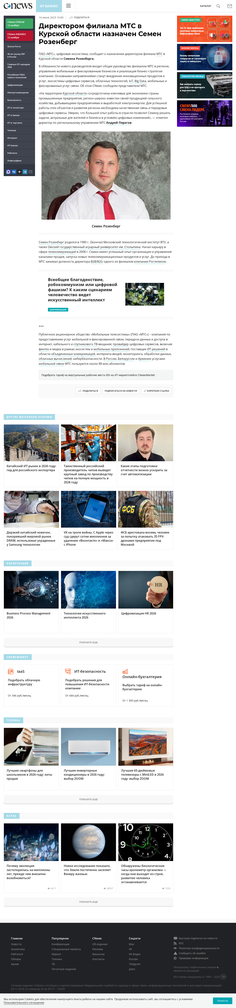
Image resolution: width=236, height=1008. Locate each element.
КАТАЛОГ (205, 6)
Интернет (12, 137)
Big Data (140, 81)
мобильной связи (51, 364)
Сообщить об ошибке (192, 953)
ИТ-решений (156, 349)
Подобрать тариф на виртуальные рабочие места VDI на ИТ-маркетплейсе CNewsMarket (98, 375)
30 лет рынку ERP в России (16, 55)
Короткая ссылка (158, 390)
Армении (144, 359)
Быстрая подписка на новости (198, 938)
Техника (57, 959)
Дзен (132, 969)
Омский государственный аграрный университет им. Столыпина (94, 247)
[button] (218, 6)
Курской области (75, 93)
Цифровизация (15, 85)
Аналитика (18, 949)
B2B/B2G (97, 261)
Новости (16, 944)
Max (131, 944)
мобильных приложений (111, 349)
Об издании (99, 944)
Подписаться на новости (121, 390)
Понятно (222, 1000)
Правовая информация (193, 958)
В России (109, 359)
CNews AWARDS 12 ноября (16, 35)
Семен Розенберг (51, 242)
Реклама (97, 949)
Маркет (56, 954)
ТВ (53, 964)
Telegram (134, 964)
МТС (159, 54)
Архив (15, 964)
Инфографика (14, 160)
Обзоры (16, 959)
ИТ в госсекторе (15, 107)
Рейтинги (12, 153)
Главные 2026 (18, 65)
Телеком (11, 130)
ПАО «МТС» (47, 54)
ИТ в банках (13, 115)
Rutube (133, 959)
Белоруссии (126, 359)
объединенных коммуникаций (73, 354)
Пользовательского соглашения (24, 1002)
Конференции (61, 944)
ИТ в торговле (14, 122)
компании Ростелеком (150, 261)
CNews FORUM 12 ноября (15, 23)
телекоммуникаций (62, 252)
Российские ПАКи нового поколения (16, 76)
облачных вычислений (55, 359)
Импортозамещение (18, 92)
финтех (44, 349)
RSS (181, 943)
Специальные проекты (66, 949)
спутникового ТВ (86, 344)
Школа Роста (14, 46)
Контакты (98, 959)
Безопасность (14, 100)
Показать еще (88, 642)
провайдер (121, 344)
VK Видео (134, 954)
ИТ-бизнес (49, 6)
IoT (131, 81)
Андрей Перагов (118, 123)
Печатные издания (64, 969)
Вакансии (98, 954)
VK (130, 949)
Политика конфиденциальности (199, 948)
